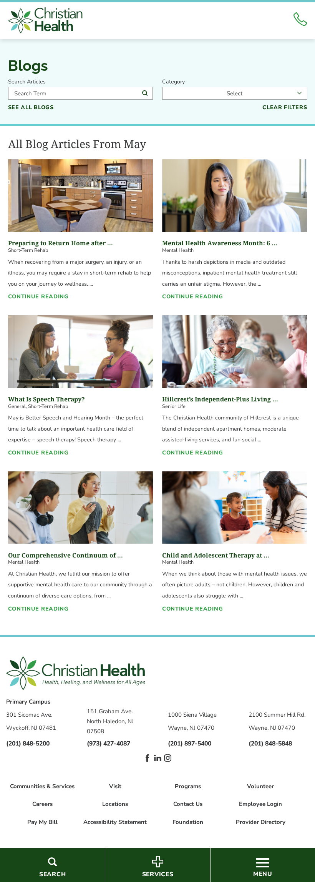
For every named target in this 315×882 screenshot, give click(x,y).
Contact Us (187, 804)
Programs (188, 786)
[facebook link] (147, 758)
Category (173, 82)
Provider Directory (260, 822)
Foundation (187, 822)
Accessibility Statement (115, 822)
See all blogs (31, 107)
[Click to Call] (300, 20)
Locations (115, 804)
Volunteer (260, 786)
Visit (115, 786)
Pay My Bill (42, 822)
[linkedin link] (157, 758)
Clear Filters (284, 107)
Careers (42, 804)
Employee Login (260, 804)
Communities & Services (42, 786)
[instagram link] (167, 758)
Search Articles (27, 82)
